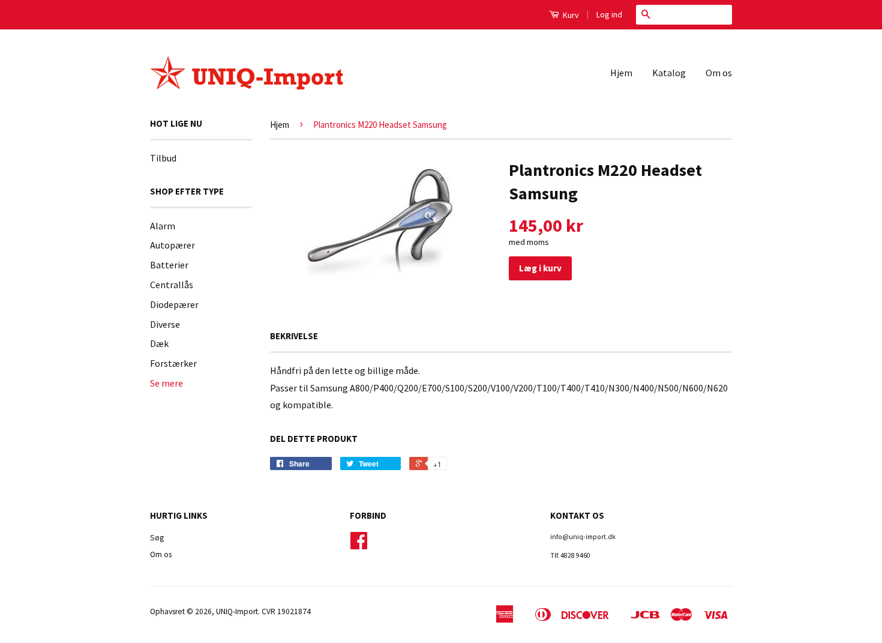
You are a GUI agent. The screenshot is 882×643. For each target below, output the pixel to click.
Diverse (165, 324)
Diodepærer (174, 304)
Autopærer (172, 245)
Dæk (159, 343)
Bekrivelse (294, 336)
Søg (157, 538)
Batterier (169, 265)
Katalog (669, 73)
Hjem (621, 73)
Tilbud (163, 158)
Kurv (570, 15)
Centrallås (171, 285)
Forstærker (173, 363)
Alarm (162, 226)
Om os (719, 73)
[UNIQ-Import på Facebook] (359, 545)
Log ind (609, 14)
